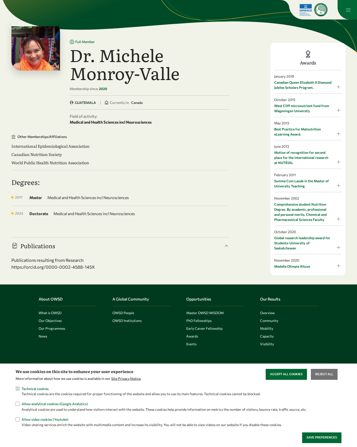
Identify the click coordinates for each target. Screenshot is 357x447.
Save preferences (321, 437)
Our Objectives (50, 321)
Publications (37, 245)
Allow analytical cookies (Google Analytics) (55, 404)
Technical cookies (35, 388)
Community (269, 321)
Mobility (266, 328)
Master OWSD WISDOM (205, 313)
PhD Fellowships (199, 321)
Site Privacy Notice (126, 378)
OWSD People (123, 313)
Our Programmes (52, 328)
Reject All (324, 374)
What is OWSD (50, 313)
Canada (137, 102)
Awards (192, 336)
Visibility (267, 344)
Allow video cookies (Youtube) (45, 419)
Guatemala (85, 102)
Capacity (267, 336)
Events (191, 344)
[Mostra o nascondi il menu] (347, 9)
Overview (267, 313)
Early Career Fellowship (204, 328)
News (43, 336)
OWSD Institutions (127, 321)
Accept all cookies (286, 374)
